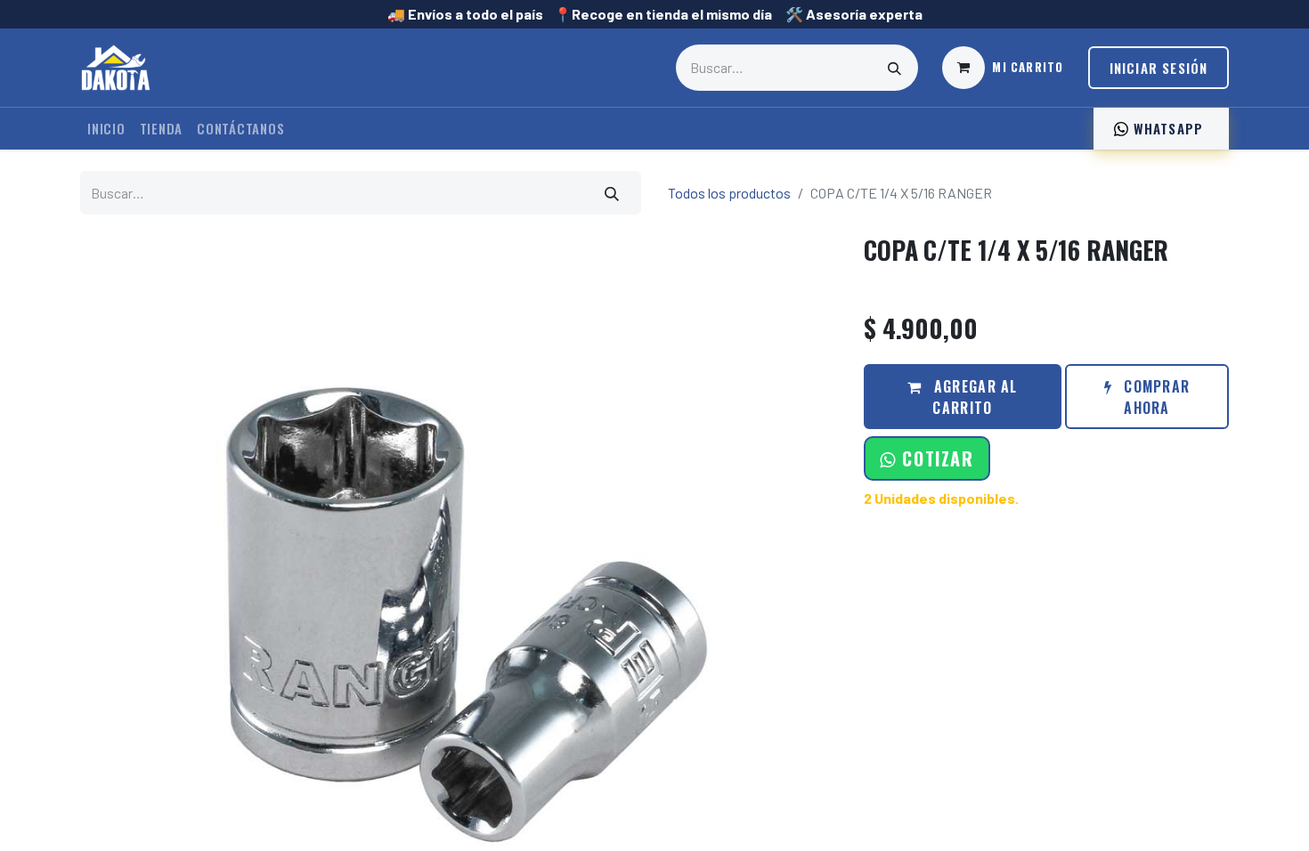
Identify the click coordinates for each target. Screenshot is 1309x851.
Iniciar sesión (1159, 67)
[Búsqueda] (895, 68)
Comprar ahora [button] (1154, 397)
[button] (926, 458)
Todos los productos (729, 192)
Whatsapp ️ (1167, 128)
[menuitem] (106, 128)
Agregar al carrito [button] (974, 397)
